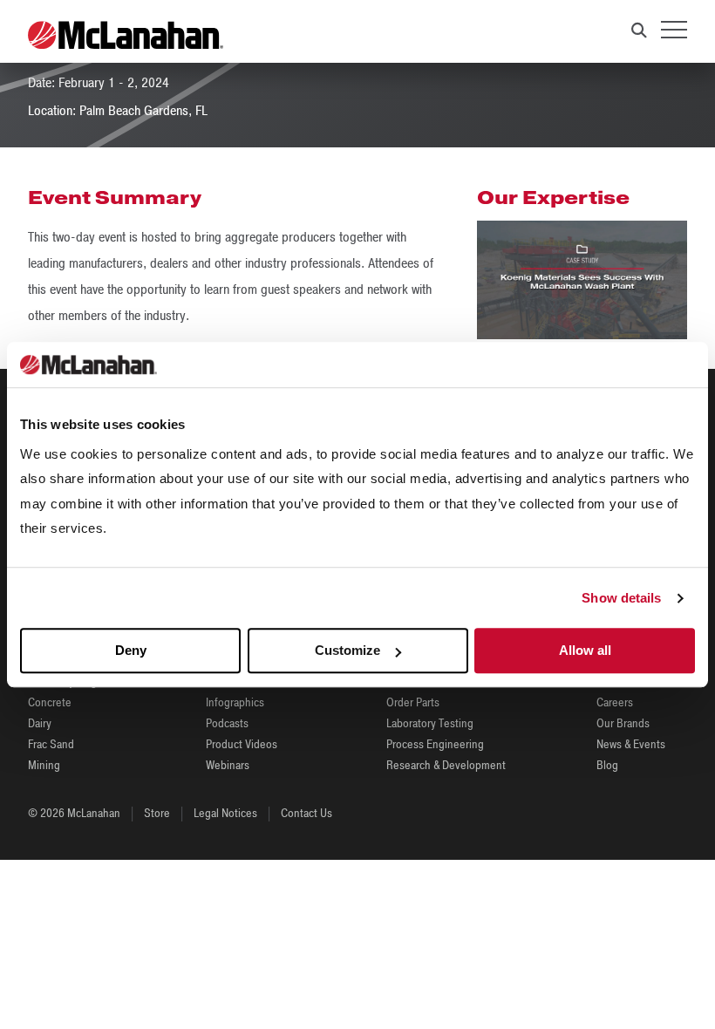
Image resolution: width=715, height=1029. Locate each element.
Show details (621, 597)
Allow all (585, 651)
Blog (607, 765)
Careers (614, 702)
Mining (44, 765)
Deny (130, 651)
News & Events (630, 744)
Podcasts (227, 723)
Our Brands (623, 723)
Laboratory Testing (429, 723)
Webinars (227, 765)
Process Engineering (435, 744)
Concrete (50, 702)
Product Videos (241, 744)
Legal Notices (225, 813)
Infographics (235, 702)
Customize (347, 651)
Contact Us (306, 813)
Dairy (39, 723)
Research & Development (446, 765)
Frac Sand (51, 744)
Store (157, 813)
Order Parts (412, 702)
